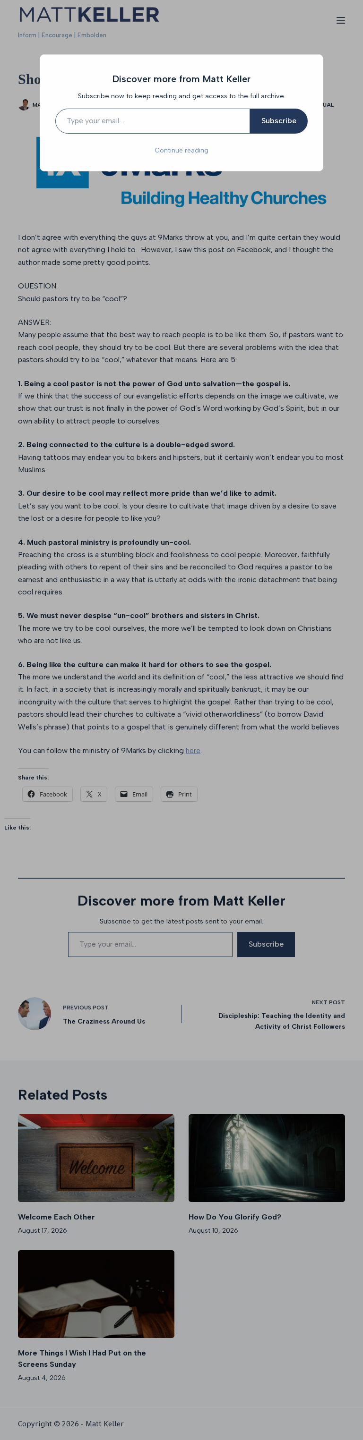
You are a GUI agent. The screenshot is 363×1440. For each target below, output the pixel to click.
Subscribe (278, 120)
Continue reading (181, 150)
